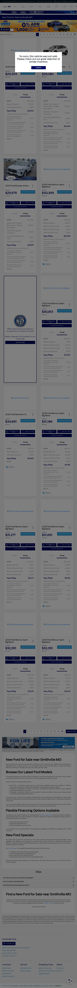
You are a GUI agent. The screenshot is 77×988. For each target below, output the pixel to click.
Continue (38, 67)
